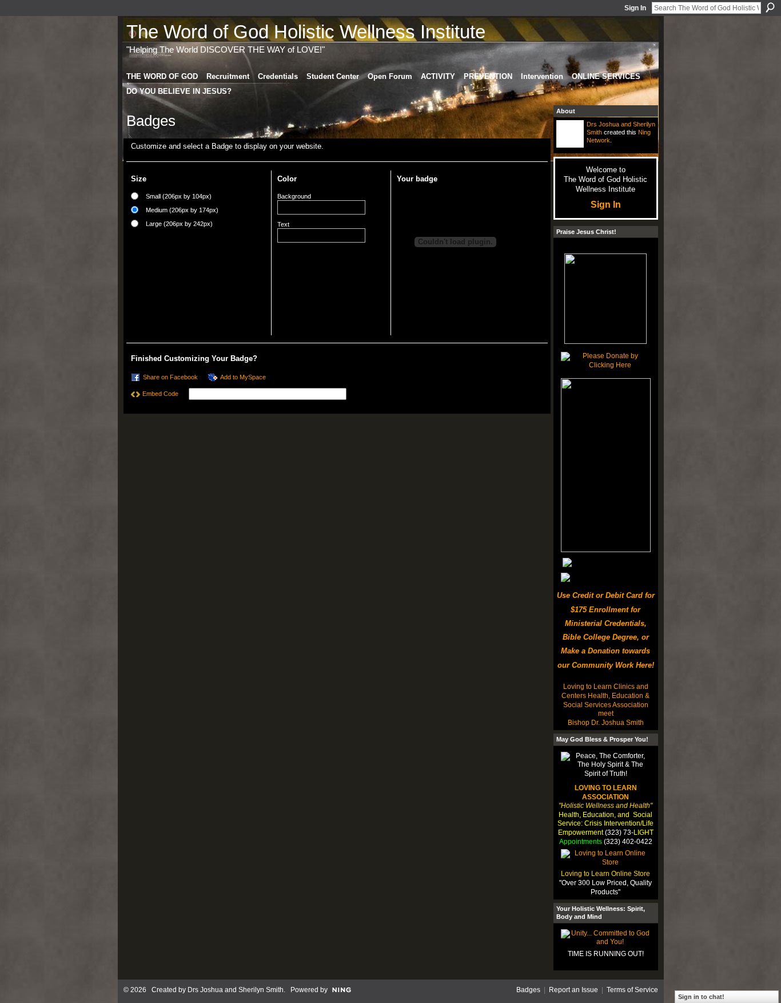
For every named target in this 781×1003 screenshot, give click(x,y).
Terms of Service (632, 990)
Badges (528, 990)
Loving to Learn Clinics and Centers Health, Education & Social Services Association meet (605, 700)
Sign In (635, 8)
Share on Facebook (170, 377)
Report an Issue (573, 990)
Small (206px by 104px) (179, 196)
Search (770, 7)
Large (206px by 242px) (179, 223)
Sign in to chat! (701, 996)
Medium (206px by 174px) (182, 210)
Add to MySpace (243, 377)
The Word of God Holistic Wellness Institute (305, 31)
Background (294, 196)
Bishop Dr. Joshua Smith (606, 723)
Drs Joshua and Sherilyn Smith (236, 990)
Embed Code (160, 393)
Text (283, 224)
